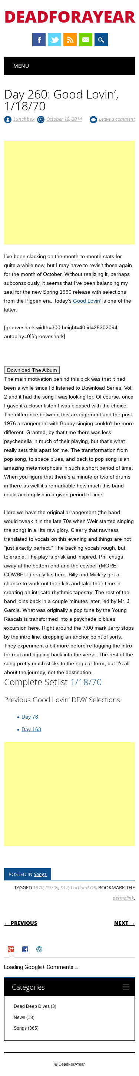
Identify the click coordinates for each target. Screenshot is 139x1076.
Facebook (39, 39)
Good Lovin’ (87, 301)
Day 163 (31, 729)
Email (85, 39)
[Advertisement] (69, 201)
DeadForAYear (69, 16)
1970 (38, 887)
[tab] (11, 950)
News (19, 1017)
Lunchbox (23, 119)
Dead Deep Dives (32, 1006)
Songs (40, 874)
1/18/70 (86, 682)
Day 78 (29, 717)
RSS (70, 39)
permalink (123, 898)
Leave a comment (117, 119)
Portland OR (83, 887)
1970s (52, 887)
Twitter (54, 39)
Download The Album (32, 370)
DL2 (64, 887)
